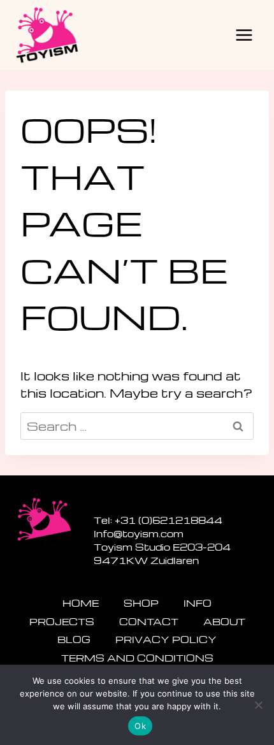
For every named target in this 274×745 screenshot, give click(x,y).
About (224, 621)
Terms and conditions (137, 657)
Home (80, 603)
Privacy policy (166, 639)
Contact (148, 621)
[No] (258, 704)
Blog (73, 639)
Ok (140, 726)
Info (198, 603)
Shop (141, 603)
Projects (61, 621)
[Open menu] (244, 35)
